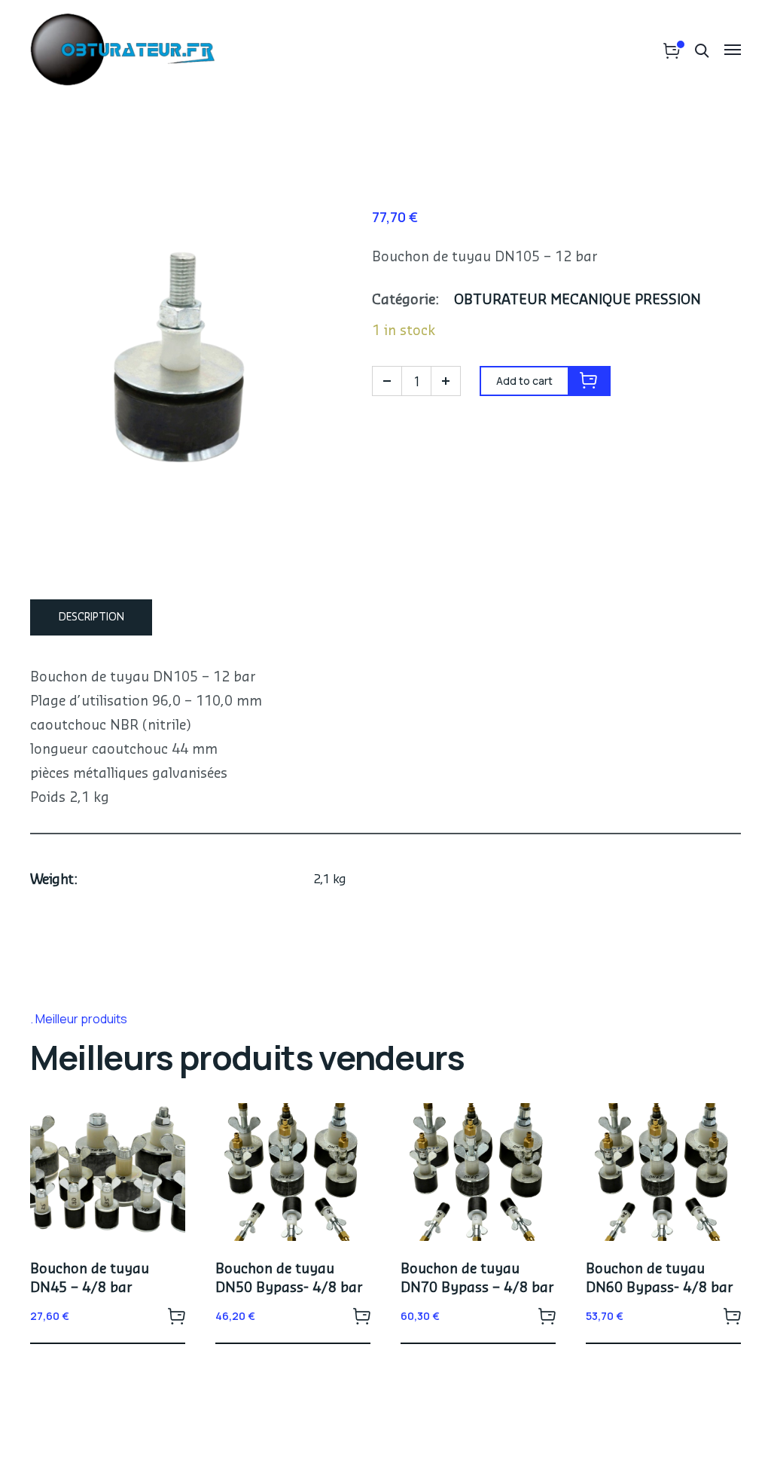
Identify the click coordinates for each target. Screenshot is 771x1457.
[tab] (91, 617)
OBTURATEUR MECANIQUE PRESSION (577, 299)
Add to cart (176, 1315)
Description (91, 617)
